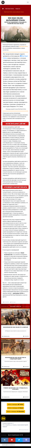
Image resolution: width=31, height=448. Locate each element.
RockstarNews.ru (11, 444)
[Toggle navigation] (28, 2)
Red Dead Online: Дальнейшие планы (15, 19)
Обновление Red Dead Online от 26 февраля (15, 327)
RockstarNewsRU (25, 429)
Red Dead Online (23, 46)
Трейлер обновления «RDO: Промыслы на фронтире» (15, 388)
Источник (13, 302)
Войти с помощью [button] (15, 404)
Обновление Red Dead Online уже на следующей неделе (15, 358)
